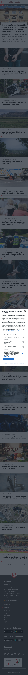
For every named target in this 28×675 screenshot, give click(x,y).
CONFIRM (8, 358)
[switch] (23, 337)
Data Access (14, 363)
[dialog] (14, 337)
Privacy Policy (21, 363)
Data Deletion (6, 363)
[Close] (25, 311)
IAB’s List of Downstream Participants (15, 330)
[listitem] (14, 334)
